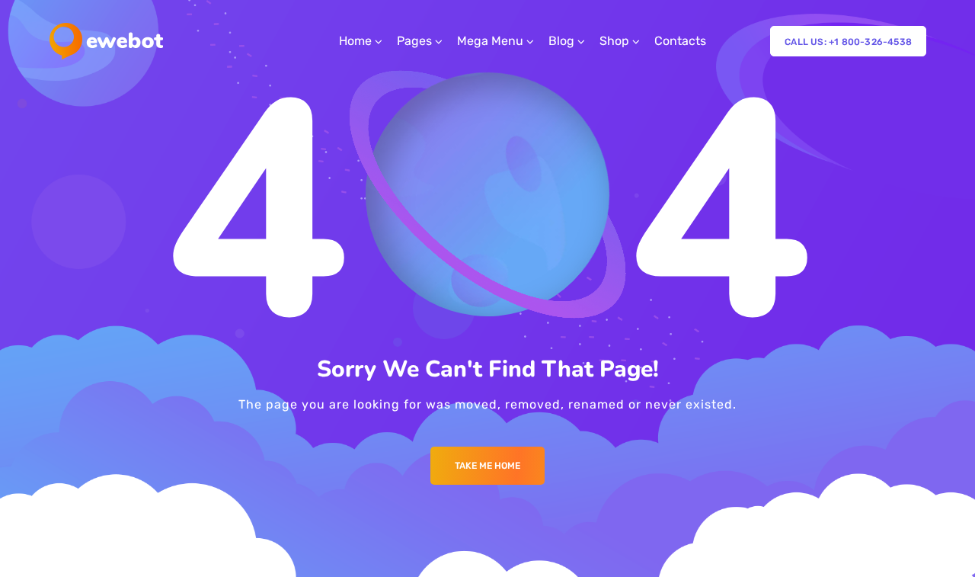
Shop (614, 41)
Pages (414, 41)
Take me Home (487, 465)
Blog (561, 41)
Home (355, 41)
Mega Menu (490, 41)
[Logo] (106, 41)
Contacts (680, 41)
